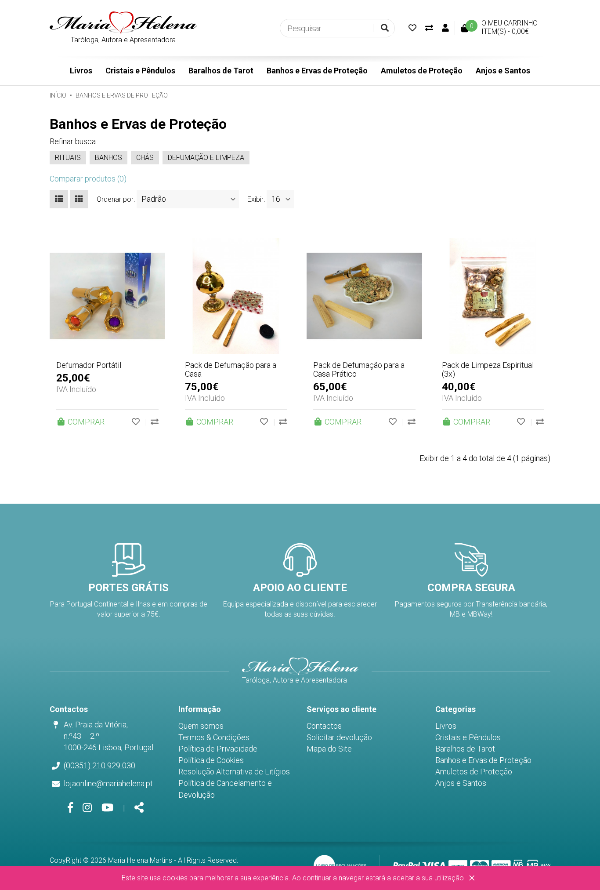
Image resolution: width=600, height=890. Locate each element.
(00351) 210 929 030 (99, 765)
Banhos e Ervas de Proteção (317, 70)
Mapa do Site (329, 748)
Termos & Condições (213, 737)
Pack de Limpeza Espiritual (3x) (488, 369)
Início (58, 95)
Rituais (68, 157)
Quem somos (201, 725)
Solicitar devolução (339, 737)
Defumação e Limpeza (206, 157)
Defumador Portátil (88, 365)
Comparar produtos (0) (88, 178)
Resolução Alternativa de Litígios (234, 771)
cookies (175, 878)
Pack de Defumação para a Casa (230, 369)
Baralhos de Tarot (220, 70)
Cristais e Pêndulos (140, 70)
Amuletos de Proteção (422, 70)
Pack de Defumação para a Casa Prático (359, 369)
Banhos (108, 157)
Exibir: (256, 199)
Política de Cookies (211, 760)
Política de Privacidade (217, 748)
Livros (81, 70)
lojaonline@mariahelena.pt (108, 783)
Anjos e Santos (503, 70)
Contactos (324, 725)
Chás (145, 157)
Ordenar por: (116, 199)
